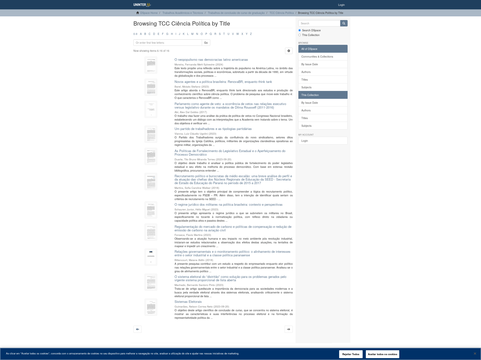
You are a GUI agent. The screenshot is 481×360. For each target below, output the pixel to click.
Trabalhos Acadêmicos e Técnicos (183, 13)
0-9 (135, 34)
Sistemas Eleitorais (188, 301)
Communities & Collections (317, 56)
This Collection (311, 35)
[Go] (344, 23)
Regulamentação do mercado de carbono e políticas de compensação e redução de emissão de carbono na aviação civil (233, 228)
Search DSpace (311, 30)
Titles (304, 79)
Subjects (306, 87)
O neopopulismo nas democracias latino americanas (211, 59)
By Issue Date (309, 64)
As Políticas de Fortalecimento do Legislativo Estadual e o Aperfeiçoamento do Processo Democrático (230, 152)
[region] (240, 354)
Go (206, 42)
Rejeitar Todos (350, 354)
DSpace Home (149, 13)
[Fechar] (475, 353)
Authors (306, 72)
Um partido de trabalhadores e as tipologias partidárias (213, 128)
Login (304, 140)
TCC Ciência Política (282, 13)
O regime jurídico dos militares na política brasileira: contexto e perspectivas (229, 204)
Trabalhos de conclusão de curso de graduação (236, 13)
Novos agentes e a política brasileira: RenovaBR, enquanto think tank (223, 81)
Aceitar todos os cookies (382, 354)
